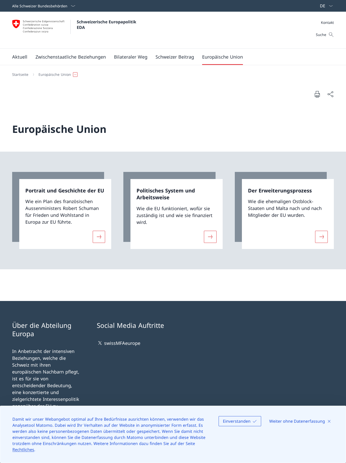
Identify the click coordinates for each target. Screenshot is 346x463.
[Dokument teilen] (330, 94)
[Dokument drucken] (317, 94)
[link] (61, 210)
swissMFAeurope (122, 343)
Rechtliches (23, 449)
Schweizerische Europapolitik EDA (107, 24)
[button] (19, 57)
